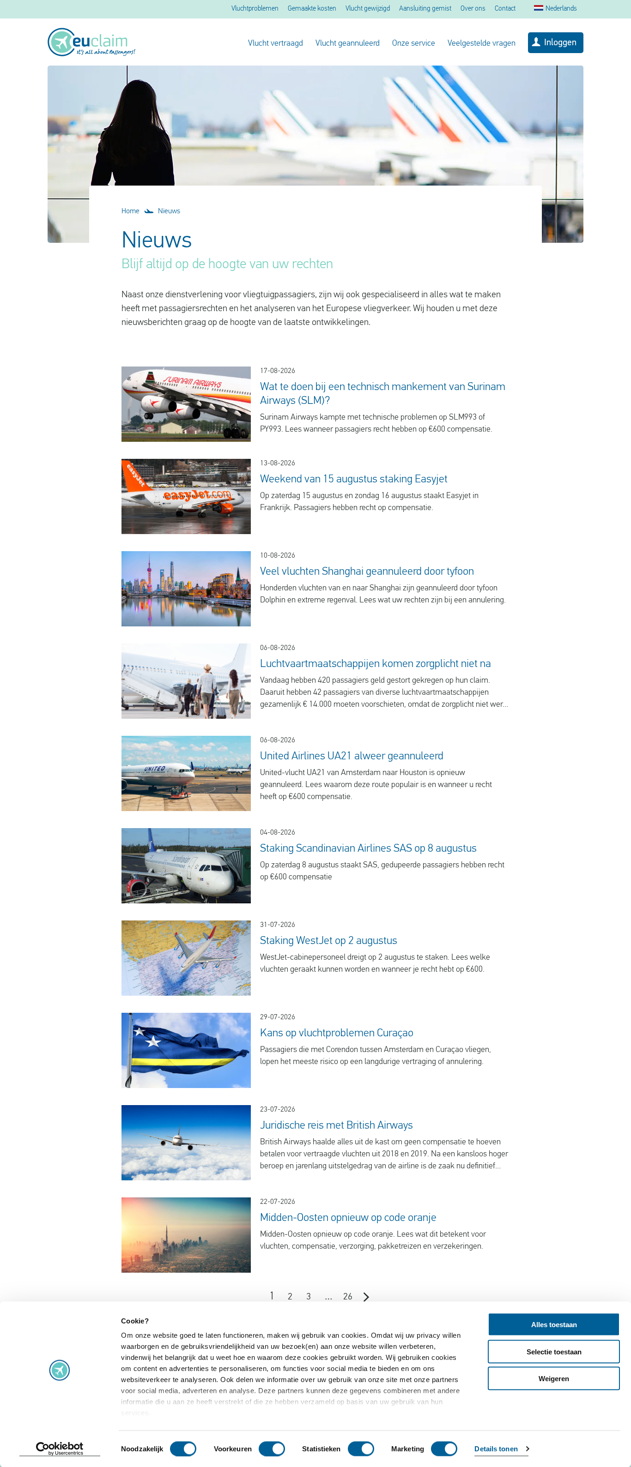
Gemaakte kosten (312, 9)
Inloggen (560, 43)
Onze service (413, 44)
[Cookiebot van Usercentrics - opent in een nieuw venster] (59, 1449)
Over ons (473, 9)
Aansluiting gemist (425, 9)
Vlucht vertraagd (275, 44)
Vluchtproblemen (255, 9)
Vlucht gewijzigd (368, 9)
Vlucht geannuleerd (348, 44)
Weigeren (554, 1379)
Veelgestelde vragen (482, 44)
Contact (505, 9)
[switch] (272, 1448)
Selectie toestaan (554, 1351)
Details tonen (495, 1449)
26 (347, 1297)
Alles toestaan (554, 1325)
